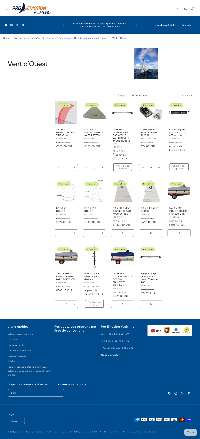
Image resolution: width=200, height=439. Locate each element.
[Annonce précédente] (63, 25)
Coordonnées (150, 432)
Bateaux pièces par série (28, 38)
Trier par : (123, 95)
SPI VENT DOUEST (61, 209)
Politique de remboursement (59, 432)
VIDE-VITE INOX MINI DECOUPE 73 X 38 (150, 132)
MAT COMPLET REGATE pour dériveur (92, 276)
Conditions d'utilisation (19, 350)
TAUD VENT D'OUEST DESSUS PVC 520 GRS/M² (178, 211)
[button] (6, 8)
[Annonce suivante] (136, 25)
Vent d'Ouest (119, 38)
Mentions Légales (16, 345)
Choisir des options (122, 167)
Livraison (12, 339)
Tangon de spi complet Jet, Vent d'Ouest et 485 (150, 278)
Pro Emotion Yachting (24, 432)
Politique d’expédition (132, 432)
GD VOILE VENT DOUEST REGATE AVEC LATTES (122, 211)
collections (75, 330)
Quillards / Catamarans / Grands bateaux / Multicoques (77, 38)
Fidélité (11, 361)
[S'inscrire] (60, 393)
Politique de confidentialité (85, 432)
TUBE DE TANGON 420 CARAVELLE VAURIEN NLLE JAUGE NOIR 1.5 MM (121, 136)
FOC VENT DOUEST (90, 209)
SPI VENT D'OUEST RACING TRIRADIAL (65, 132)
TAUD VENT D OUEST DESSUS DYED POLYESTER (66, 276)
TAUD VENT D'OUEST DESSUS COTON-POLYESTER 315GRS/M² (122, 279)
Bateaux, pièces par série (20, 333)
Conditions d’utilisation (110, 432)
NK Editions (39, 432)
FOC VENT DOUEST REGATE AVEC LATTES (93, 132)
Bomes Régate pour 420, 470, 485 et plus (177, 132)
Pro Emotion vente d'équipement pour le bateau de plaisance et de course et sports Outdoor (29, 370)
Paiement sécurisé (17, 355)
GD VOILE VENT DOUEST (150, 209)
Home (6, 38)
